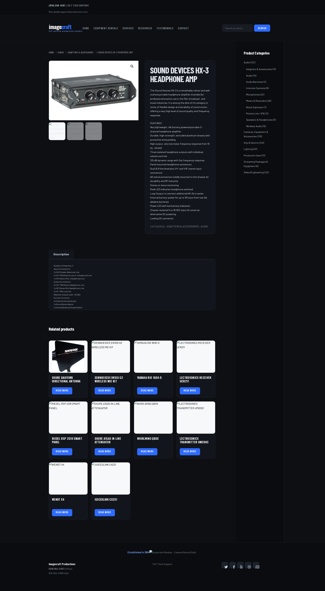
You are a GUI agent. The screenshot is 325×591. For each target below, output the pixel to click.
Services (128, 28)
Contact (183, 28)
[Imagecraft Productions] (60, 28)
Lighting (248, 149)
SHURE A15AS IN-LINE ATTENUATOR (108, 440)
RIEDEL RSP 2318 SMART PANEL (67, 440)
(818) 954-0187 (57, 5)
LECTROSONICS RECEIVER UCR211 (195, 379)
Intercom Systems (255, 88)
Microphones (253, 94)
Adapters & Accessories (80, 52)
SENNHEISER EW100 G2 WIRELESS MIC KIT (109, 379)
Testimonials (165, 28)
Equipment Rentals (106, 28)
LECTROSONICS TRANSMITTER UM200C (194, 440)
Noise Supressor (255, 107)
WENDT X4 (58, 499)
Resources (145, 28)
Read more (62, 390)
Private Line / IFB (255, 113)
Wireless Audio (254, 126)
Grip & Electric (251, 142)
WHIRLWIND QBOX (148, 438)
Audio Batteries (254, 81)
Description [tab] (61, 254)
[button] (132, 66)
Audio (61, 52)
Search (262, 28)
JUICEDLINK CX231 (106, 499)
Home (86, 28)
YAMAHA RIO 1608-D (149, 377)
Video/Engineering (253, 172)
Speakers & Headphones (259, 119)
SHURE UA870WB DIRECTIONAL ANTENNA (66, 379)
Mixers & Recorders (256, 100)
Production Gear (252, 155)
